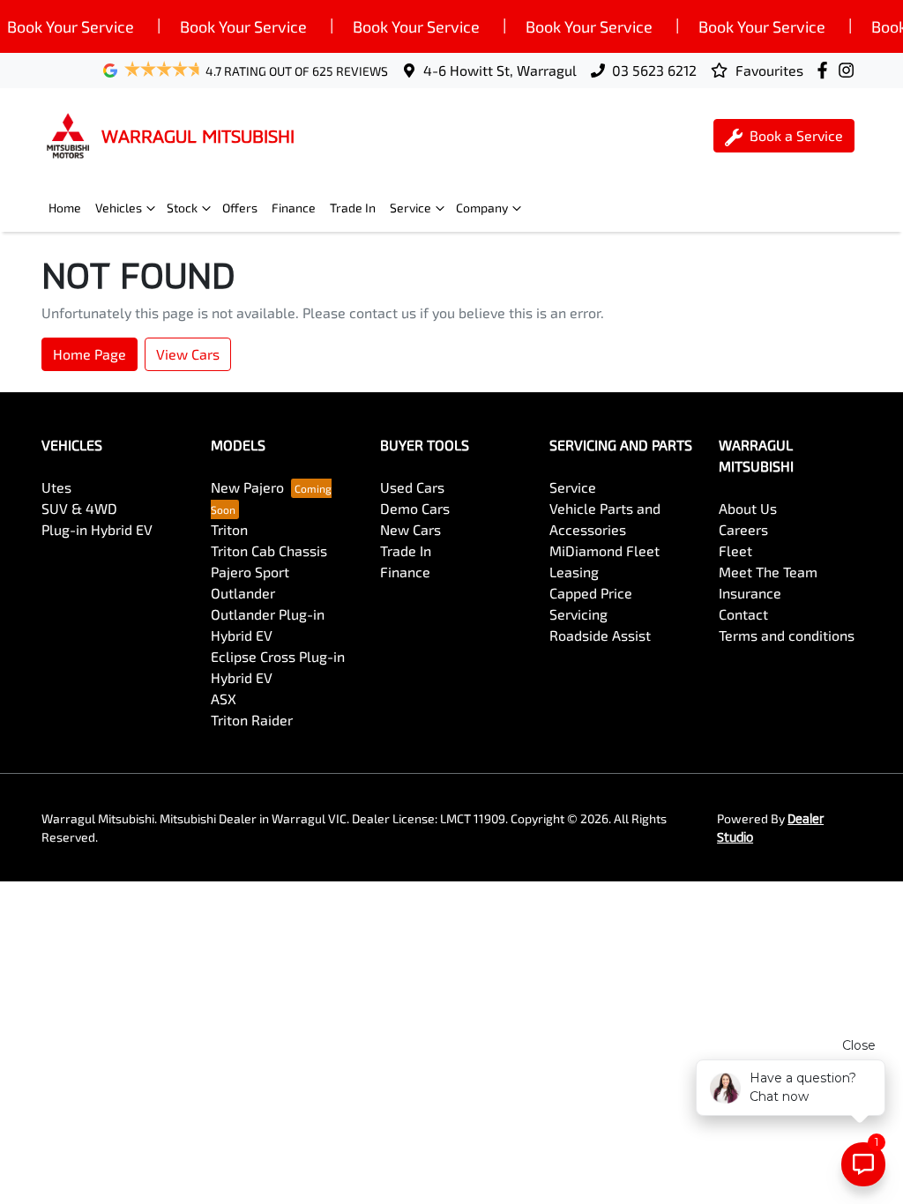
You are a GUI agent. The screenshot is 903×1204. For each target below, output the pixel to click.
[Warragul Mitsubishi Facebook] (826, 70)
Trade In (353, 207)
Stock (182, 207)
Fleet (735, 550)
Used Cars (412, 487)
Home (65, 207)
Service (410, 207)
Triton (229, 529)
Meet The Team (768, 571)
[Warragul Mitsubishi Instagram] (850, 70)
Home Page (89, 354)
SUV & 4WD (79, 508)
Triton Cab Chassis (269, 550)
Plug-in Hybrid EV (97, 529)
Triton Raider (252, 719)
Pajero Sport (250, 571)
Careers (743, 529)
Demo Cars (415, 508)
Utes (56, 487)
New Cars (410, 529)
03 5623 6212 (654, 70)
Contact (743, 614)
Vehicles (118, 207)
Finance (294, 207)
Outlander (243, 592)
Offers (239, 207)
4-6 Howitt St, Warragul (500, 70)
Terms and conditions (786, 635)
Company (482, 207)
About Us (748, 508)
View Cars (188, 354)
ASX (223, 698)
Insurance (750, 592)
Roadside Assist (600, 635)
